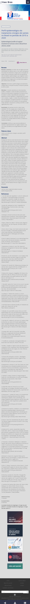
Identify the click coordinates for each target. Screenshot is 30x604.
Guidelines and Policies (8, 588)
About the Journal (8, 583)
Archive (22, 583)
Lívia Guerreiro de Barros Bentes (9, 49)
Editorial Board (8, 585)
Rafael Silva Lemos (23, 49)
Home (8, 580)
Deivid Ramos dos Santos (7, 50)
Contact (22, 585)
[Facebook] (15, 595)
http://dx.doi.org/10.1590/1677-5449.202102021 (11, 54)
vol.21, (8, 56)
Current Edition (22, 580)
